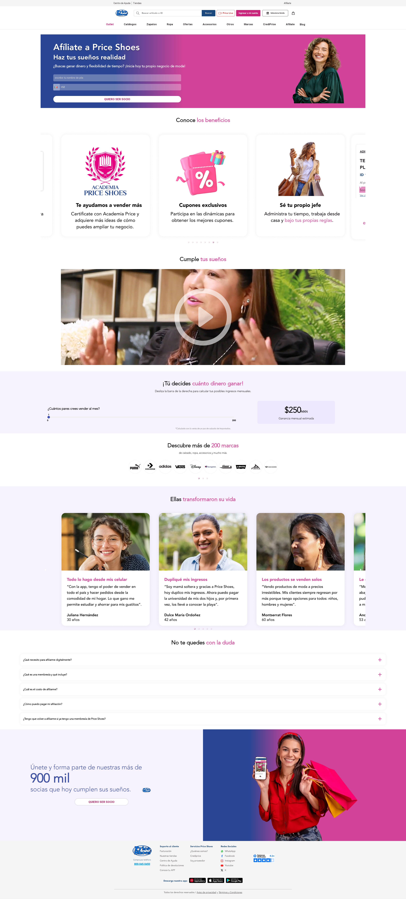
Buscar (208, 13)
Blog (302, 24)
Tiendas (137, 3)
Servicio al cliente (168, 884)
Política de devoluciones (172, 865)
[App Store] (215, 881)
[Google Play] (234, 881)
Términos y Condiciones (230, 892)
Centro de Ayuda (168, 860)
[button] (56, 87)
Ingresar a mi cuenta (248, 13)
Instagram (230, 860)
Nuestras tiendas (168, 856)
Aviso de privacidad (206, 892)
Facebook (230, 856)
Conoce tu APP (167, 870)
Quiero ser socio (101, 802)
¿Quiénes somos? (199, 851)
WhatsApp (230, 851)
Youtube (229, 865)
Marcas (248, 24)
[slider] (48, 417)
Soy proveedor (197, 860)
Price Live (228, 13)
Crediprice (195, 856)
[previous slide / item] (45, 187)
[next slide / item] (360, 187)
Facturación (165, 851)
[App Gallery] (197, 881)
